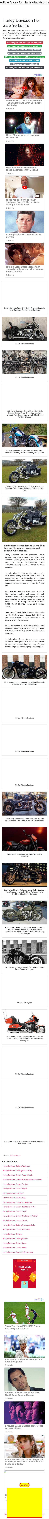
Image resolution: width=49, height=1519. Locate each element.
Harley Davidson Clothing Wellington (16, 1166)
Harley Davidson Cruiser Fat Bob (15, 1184)
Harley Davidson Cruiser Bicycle (15, 1188)
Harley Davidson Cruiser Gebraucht (16, 1229)
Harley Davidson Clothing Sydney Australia (19, 1225)
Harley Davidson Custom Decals (15, 1220)
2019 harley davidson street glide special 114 (24, 46)
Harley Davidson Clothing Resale (15, 1238)
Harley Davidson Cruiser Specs (14, 1243)
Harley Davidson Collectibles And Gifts (17, 1202)
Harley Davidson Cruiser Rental (15, 1247)
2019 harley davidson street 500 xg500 (24, 64)
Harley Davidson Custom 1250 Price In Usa (19, 1207)
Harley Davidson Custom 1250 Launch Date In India (22, 1179)
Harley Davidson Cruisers (12, 1234)
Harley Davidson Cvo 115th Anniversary (18, 1252)
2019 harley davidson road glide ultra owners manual (24, 57)
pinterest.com (15, 1155)
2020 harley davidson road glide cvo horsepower (24, 42)
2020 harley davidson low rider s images (24, 60)
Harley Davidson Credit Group (14, 1197)
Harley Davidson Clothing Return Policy (17, 1170)
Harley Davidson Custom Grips (14, 1211)
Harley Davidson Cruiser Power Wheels (17, 1175)
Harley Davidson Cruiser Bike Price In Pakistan (20, 1216)
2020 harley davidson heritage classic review (24, 53)
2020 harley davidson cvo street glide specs (24, 50)
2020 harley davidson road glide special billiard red (24, 67)
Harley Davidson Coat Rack (13, 1193)
